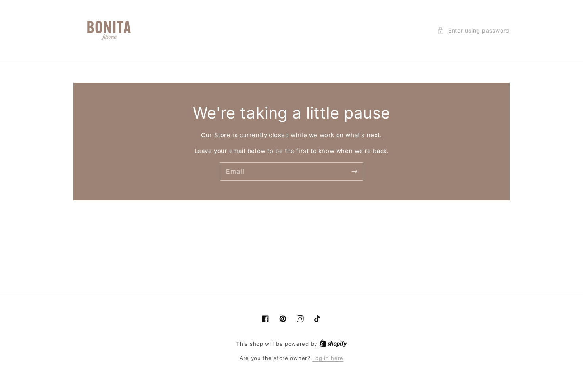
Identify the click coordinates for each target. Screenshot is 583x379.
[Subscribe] (354, 171)
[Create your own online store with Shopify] (333, 344)
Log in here (327, 358)
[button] (473, 30)
